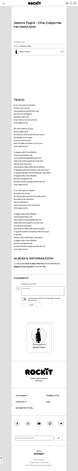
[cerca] (70, 3)
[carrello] (66, 3)
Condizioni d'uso (34, 462)
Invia (31, 305)
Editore (37, 452)
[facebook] (17, 423)
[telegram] (61, 423)
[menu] (3, 3)
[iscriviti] (59, 438)
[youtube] (39, 423)
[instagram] (28, 423)
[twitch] (50, 423)
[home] (34, 3)
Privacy (1, 461)
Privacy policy (45, 462)
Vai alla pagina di (39, 345)
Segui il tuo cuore (23, 266)
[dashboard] (74, 3)
